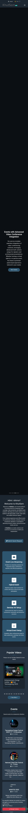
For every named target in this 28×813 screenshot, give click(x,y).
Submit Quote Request (14, 541)
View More (14, 697)
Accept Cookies (14, 809)
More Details (14, 269)
